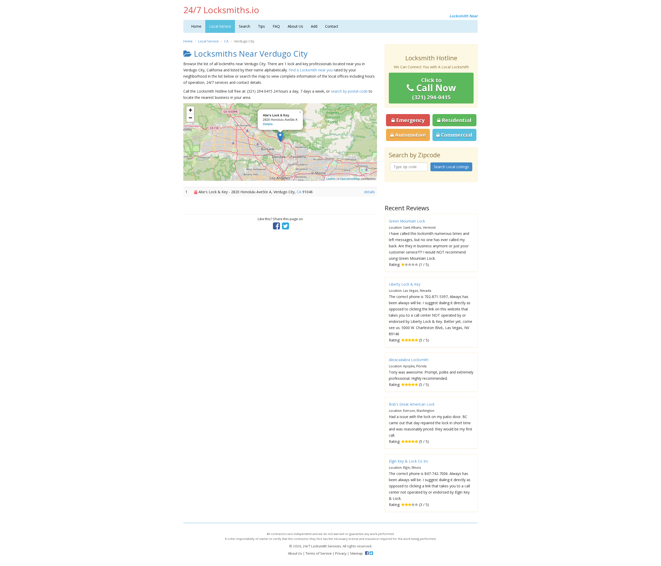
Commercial (456, 134)
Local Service (220, 26)
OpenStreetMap (350, 178)
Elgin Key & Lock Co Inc (408, 461)
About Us (295, 26)
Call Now (434, 89)
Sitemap (356, 553)
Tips (261, 26)
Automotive (410, 134)
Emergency (409, 120)
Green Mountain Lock (407, 221)
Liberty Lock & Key (404, 284)
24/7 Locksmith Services (322, 546)
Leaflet (330, 178)
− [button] (190, 118)
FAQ (276, 26)
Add (314, 26)
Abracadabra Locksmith (408, 359)
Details (268, 124)
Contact (331, 26)
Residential (455, 120)
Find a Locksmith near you (311, 70)
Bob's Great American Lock (412, 404)
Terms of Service (318, 553)
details (369, 191)
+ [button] (190, 110)
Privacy (341, 553)
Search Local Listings (451, 166)
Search (244, 26)
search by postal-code (349, 91)
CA (226, 41)
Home (196, 26)
